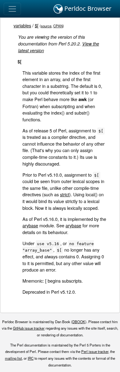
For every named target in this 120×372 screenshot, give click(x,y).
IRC (31, 358)
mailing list (13, 358)
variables (22, 25)
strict (64, 194)
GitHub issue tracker (29, 328)
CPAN (58, 25)
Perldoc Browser (87, 8)
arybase (30, 225)
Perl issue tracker (94, 351)
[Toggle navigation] (12, 9)
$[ (36, 25)
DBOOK (78, 321)
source (46, 25)
